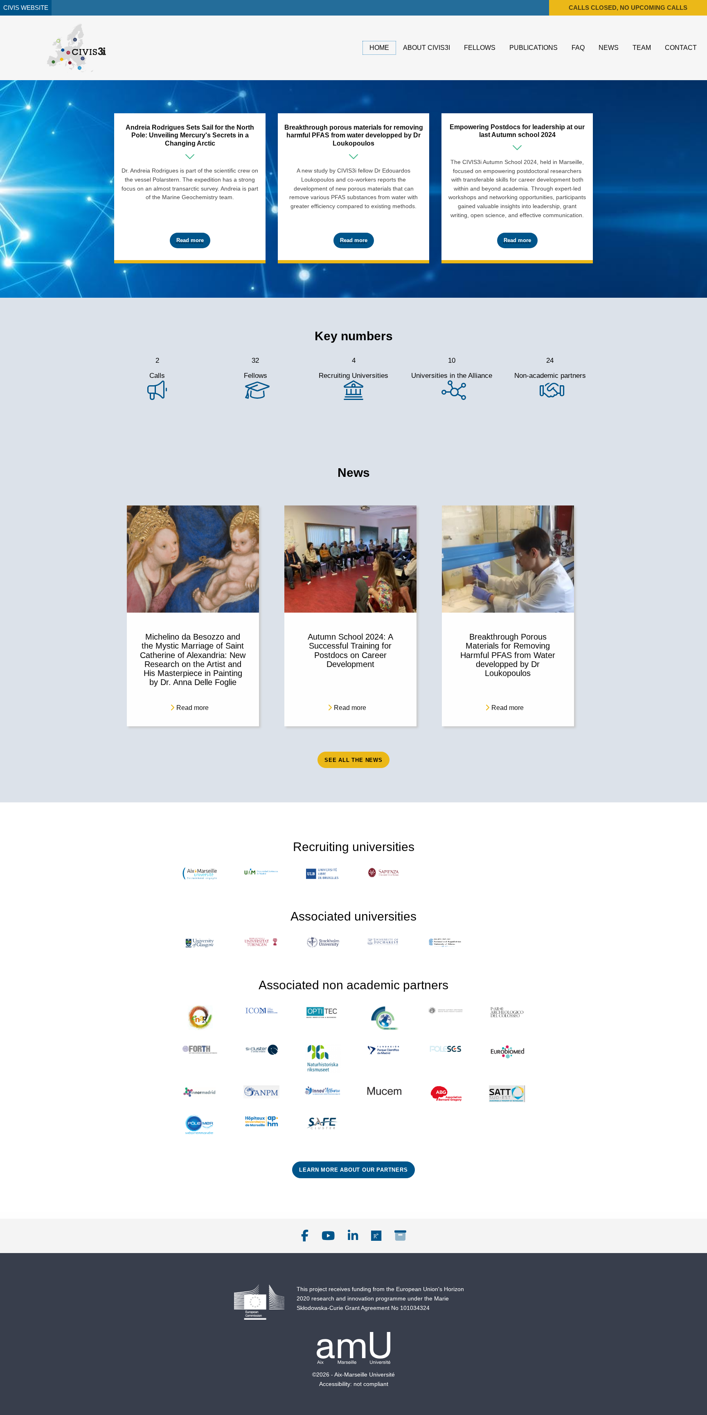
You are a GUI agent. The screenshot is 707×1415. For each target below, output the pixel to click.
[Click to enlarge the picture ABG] (446, 1093)
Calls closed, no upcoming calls (628, 7)
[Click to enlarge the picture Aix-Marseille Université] (200, 873)
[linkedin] (353, 1236)
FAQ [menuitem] (578, 47)
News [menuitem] (609, 47)
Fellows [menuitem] (479, 47)
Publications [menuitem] (533, 47)
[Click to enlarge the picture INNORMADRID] (200, 1091)
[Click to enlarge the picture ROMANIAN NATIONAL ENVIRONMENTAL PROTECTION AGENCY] (261, 1091)
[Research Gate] (376, 1236)
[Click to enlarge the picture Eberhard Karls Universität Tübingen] (261, 942)
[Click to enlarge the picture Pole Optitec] (323, 1012)
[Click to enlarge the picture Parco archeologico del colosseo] (507, 1012)
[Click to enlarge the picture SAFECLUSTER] (323, 1123)
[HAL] (400, 1236)
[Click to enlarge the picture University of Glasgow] (200, 943)
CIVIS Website (25, 7)
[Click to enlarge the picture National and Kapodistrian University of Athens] (446, 942)
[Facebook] (305, 1236)
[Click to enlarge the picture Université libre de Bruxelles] (323, 873)
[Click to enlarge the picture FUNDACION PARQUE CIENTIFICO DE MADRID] (384, 1050)
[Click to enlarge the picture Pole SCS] (446, 1049)
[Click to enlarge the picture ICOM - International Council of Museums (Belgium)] (261, 1010)
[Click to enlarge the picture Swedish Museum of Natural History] (323, 1058)
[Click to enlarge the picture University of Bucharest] (384, 942)
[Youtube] (328, 1236)
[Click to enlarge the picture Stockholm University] (323, 943)
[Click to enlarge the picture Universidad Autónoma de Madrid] (261, 872)
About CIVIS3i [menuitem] (426, 47)
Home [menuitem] (379, 47)
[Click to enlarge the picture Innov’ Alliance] (323, 1090)
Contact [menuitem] (681, 47)
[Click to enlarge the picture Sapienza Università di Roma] (384, 872)
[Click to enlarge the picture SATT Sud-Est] (507, 1093)
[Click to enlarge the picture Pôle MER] (200, 1125)
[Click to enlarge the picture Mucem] (384, 1090)
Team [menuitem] (642, 47)
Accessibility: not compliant (353, 1384)
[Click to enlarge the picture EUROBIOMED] (507, 1052)
